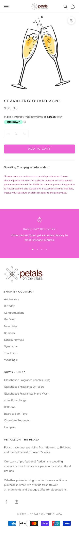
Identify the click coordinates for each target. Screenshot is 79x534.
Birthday (9, 306)
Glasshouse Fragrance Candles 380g (27, 380)
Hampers (10, 427)
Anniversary (11, 299)
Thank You (10, 353)
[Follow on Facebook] (6, 502)
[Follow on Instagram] (17, 502)
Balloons (9, 407)
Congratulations (14, 313)
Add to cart (39, 149)
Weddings (10, 360)
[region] (39, 229)
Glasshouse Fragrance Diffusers (24, 387)
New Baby (10, 326)
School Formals (14, 340)
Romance (10, 333)
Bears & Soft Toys (15, 414)
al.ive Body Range (15, 400)
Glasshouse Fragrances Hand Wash (26, 394)
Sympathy (10, 346)
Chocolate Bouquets (17, 420)
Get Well (9, 319)
